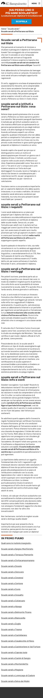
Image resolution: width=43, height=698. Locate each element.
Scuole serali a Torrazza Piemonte (17, 555)
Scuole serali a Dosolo (11, 566)
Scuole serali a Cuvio (10, 589)
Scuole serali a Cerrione (12, 583)
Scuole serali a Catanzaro (13, 601)
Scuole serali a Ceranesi (12, 578)
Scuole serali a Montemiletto (14, 664)
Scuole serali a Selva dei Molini (15, 681)
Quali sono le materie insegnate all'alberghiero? (16, 543)
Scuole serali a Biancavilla (13, 618)
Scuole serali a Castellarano (14, 635)
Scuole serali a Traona (11, 629)
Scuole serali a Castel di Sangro (16, 658)
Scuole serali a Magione (12, 670)
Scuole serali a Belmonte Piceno (16, 612)
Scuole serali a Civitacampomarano (17, 560)
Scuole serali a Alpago (11, 606)
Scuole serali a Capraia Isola (14, 652)
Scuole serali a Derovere (12, 572)
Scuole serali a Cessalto (12, 595)
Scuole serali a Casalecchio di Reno (17, 641)
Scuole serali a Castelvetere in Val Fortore (20, 647)
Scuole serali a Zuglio (11, 624)
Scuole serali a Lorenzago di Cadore (18, 675)
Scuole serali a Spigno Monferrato (17, 549)
